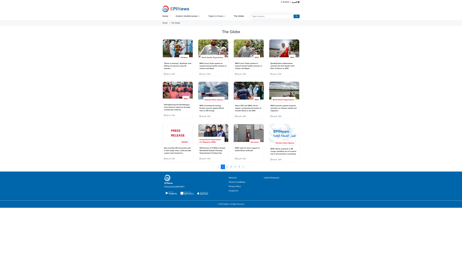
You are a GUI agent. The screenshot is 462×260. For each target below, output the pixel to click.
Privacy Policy (235, 186)
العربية (295, 2)
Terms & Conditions (237, 182)
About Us (233, 178)
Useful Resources (271, 178)
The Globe (239, 16)
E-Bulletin (285, 2)
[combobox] (272, 16)
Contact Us (233, 191)
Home (165, 16)
